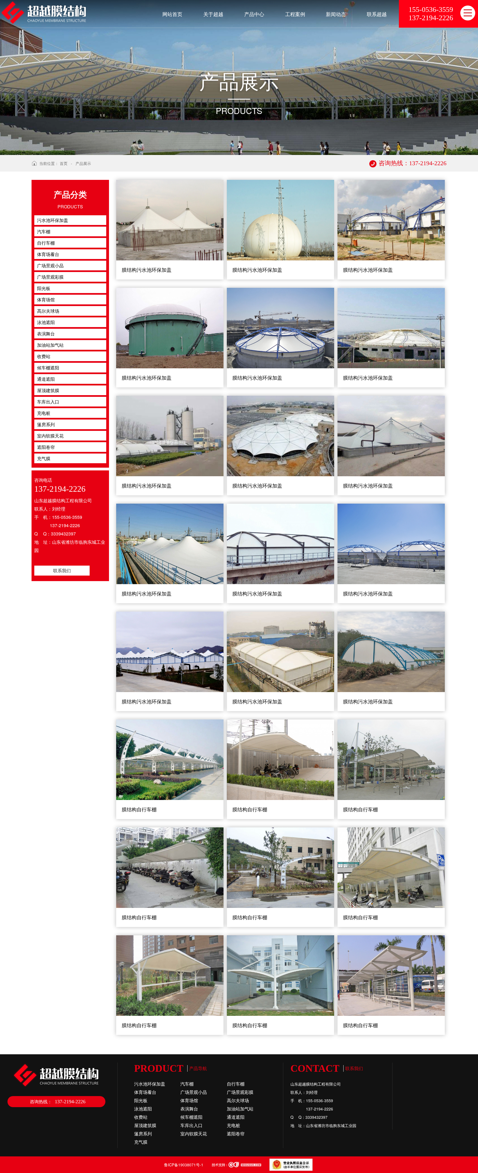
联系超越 (377, 13)
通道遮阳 (236, 1117)
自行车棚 (236, 1084)
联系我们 (62, 570)
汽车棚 (187, 1084)
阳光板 (140, 1100)
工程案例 (295, 13)
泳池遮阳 (143, 1108)
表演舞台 (189, 1108)
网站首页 (172, 13)
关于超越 (213, 13)
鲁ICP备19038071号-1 (183, 1164)
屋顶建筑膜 (145, 1125)
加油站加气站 (240, 1108)
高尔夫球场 (238, 1100)
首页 (63, 163)
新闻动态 (336, 13)
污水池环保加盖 (149, 1084)
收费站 (140, 1117)
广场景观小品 (193, 1092)
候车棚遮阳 (191, 1117)
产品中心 (254, 13)
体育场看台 (145, 1092)
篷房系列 (143, 1133)
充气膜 (140, 1142)
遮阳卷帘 (236, 1133)
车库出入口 (191, 1125)
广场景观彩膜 (240, 1092)
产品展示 (83, 163)
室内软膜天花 (193, 1133)
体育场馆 (189, 1100)
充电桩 (233, 1125)
